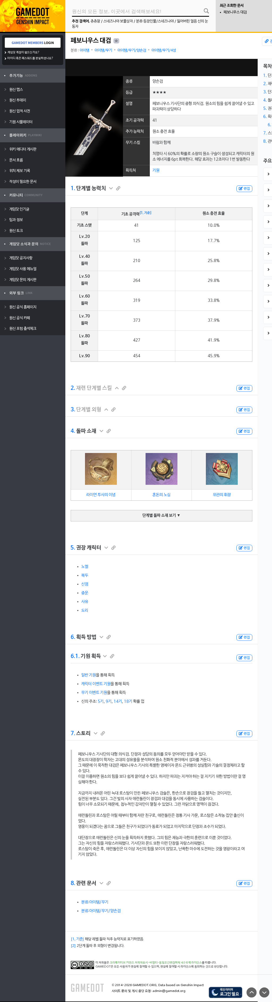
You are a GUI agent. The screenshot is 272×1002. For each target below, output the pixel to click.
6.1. (75, 656)
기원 (155, 170)
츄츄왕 (95, 21)
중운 (84, 593)
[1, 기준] (145, 213)
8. (73, 883)
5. (73, 548)
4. (73, 431)
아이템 (84, 51)
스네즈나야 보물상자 (118, 21)
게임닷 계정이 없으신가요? (23, 52)
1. (73, 188)
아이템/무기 (103, 51)
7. (73, 734)
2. (73, 388)
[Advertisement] (161, 67)
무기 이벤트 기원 (94, 693)
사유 (84, 602)
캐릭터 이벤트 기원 (95, 684)
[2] (73, 946)
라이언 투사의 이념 (101, 495)
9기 (109, 701)
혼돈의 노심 (161, 495)
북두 (84, 575)
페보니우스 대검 (235, 12)
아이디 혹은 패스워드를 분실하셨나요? (30, 58)
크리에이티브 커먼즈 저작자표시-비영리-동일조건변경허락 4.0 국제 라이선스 (156, 962)
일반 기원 (88, 675)
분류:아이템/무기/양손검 (101, 911)
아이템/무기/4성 (163, 51)
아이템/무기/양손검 (131, 51)
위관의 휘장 (222, 495)
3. (73, 410)
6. (73, 637)
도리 (84, 610)
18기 (128, 701)
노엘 (84, 567)
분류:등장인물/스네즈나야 (155, 21)
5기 (101, 701)
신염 (84, 584)
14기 (118, 701)
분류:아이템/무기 (94, 902)
